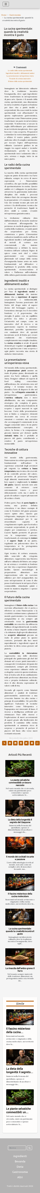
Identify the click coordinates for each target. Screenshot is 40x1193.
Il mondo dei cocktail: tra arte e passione (20, 857)
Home (4, 15)
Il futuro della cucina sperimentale (20, 81)
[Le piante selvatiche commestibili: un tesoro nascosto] (19, 768)
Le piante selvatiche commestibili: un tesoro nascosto (20, 782)
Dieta (20, 1166)
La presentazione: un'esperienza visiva (20, 76)
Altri (20, 1177)
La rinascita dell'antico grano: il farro (20, 969)
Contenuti (21, 67)
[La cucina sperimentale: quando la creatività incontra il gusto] (19, 917)
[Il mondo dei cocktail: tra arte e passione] (19, 845)
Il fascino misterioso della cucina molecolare (20, 895)
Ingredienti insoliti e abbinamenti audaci (20, 73)
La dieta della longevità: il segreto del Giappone (20, 820)
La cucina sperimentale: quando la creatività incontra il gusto (20, 931)
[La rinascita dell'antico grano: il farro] (19, 956)
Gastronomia (15, 15)
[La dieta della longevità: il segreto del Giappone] (19, 808)
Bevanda (20, 1161)
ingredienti (20, 1156)
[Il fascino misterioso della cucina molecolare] (19, 882)
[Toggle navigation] (6, 4)
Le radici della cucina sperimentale (20, 70)
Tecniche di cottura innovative (20, 79)
